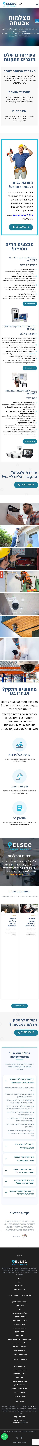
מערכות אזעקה (19, 92)
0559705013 (17, 1420)
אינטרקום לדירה (19, 1392)
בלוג (19, 1278)
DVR (19, 1309)
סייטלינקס (5, 1431)
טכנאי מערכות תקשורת (19, 1381)
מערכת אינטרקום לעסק (19, 1389)
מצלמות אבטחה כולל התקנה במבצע (19, 1339)
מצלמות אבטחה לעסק (19, 71)
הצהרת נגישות (19, 1285)
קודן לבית (19, 1335)
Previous (3, 913)
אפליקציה (32, 354)
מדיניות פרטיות (19, 1289)
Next (36, 913)
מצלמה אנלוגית (19, 1324)
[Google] (17, 1438)
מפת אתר (23, 1442)
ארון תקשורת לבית (19, 1374)
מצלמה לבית (19, 1305)
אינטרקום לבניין (19, 1385)
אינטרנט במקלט (19, 1366)
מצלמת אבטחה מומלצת (19, 1313)
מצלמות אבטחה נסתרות (19, 1354)
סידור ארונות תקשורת (19, 1370)
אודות (19, 1282)
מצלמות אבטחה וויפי (19, 1328)
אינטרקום (19, 111)
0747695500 (15, 1423)
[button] (38, 1231)
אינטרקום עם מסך (19, 1396)
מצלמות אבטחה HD (19, 1347)
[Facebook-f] (22, 1438)
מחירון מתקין (19, 1332)
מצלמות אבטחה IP (19, 1317)
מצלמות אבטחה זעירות (19, 1343)
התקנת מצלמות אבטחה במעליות (12, 922)
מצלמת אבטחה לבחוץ (19, 1320)
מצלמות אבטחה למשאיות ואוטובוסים (30, 922)
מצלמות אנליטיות (19, 1350)
